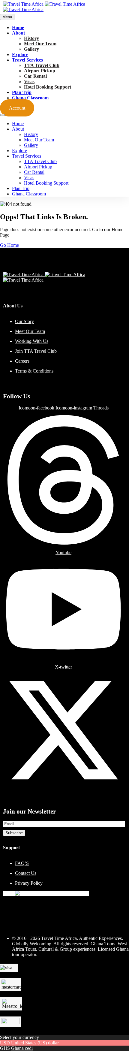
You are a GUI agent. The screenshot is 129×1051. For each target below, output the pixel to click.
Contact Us (25, 873)
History (31, 38)
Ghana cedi (22, 1048)
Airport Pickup (39, 70)
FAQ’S (22, 863)
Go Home (9, 245)
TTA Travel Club (41, 65)
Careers (22, 361)
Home (18, 27)
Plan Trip (22, 92)
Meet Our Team (40, 43)
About (18, 32)
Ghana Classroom (30, 97)
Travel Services (27, 59)
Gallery (31, 49)
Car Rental (35, 76)
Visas (29, 81)
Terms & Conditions (34, 370)
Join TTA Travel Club (36, 351)
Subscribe (14, 833)
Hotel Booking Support (47, 86)
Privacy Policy (29, 883)
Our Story (24, 321)
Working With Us (31, 341)
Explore (20, 54)
